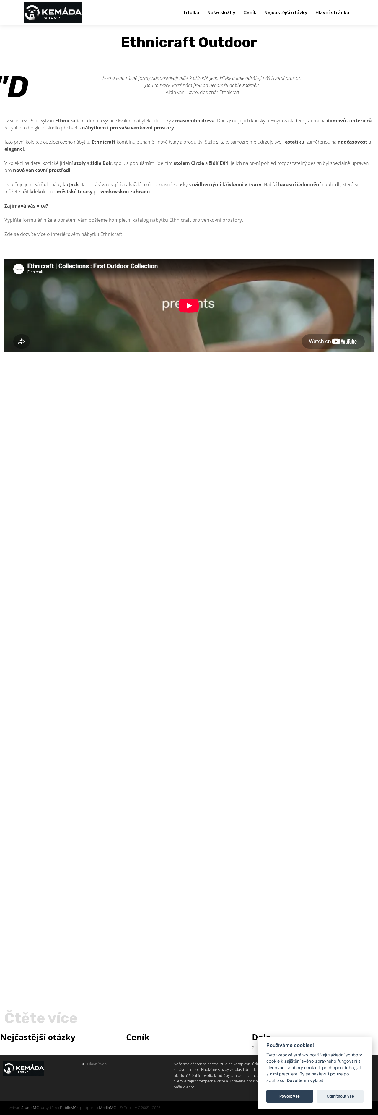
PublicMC (68, 1107)
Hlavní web (97, 1064)
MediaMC (107, 1107)
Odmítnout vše (340, 1096)
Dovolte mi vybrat (305, 1080)
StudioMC (30, 1107)
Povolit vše (289, 1096)
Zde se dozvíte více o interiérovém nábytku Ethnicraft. (63, 234)
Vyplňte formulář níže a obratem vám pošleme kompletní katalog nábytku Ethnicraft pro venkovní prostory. (123, 220)
